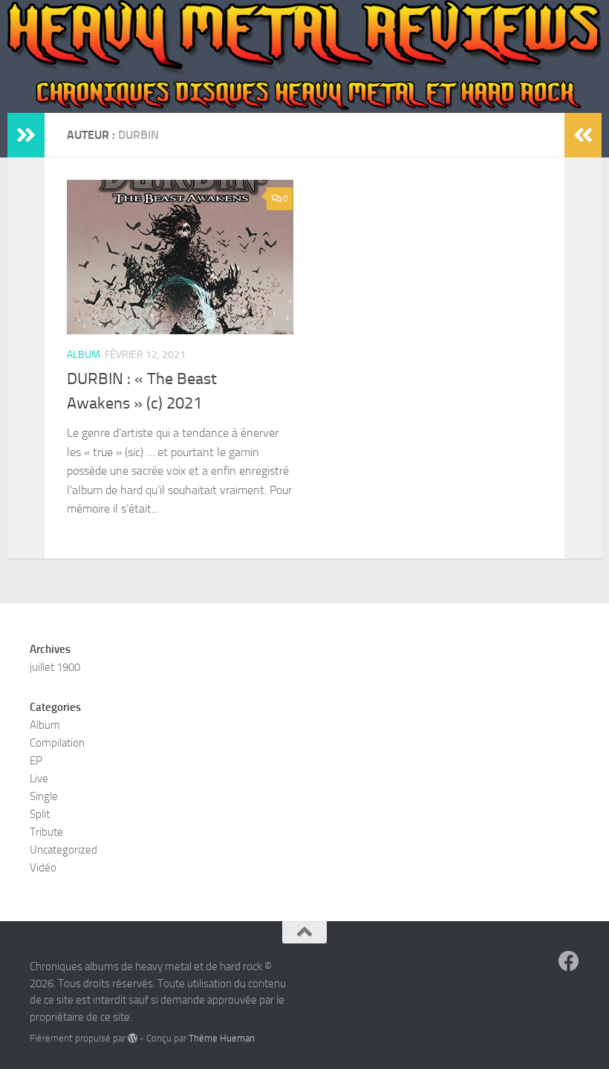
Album (83, 354)
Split (40, 814)
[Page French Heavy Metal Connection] (568, 961)
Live (39, 778)
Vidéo (43, 867)
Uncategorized (63, 850)
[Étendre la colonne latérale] (26, 135)
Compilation (57, 743)
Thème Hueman (222, 1038)
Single (44, 796)
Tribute (46, 832)
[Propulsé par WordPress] (132, 1038)
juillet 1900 (55, 667)
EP (36, 760)
